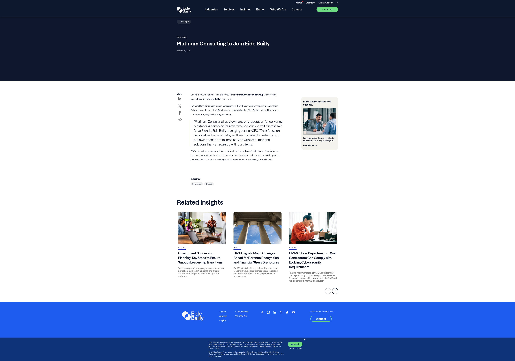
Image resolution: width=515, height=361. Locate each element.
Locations (310, 2)
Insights (222, 320)
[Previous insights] (328, 291)
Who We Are (241, 316)
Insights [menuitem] (245, 9)
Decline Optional (295, 348)
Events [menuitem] (260, 9)
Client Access (326, 2)
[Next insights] (335, 291)
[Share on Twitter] (179, 107)
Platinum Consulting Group (250, 94)
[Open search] (337, 2)
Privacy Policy (214, 348)
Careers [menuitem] (297, 9)
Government (196, 184)
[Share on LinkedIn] (179, 101)
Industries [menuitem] (211, 9)
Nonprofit (209, 184)
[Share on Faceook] (179, 114)
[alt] (184, 9)
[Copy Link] (179, 120)
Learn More (308, 145)
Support (223, 316)
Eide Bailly (218, 99)
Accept (295, 344)
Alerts (299, 2)
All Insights (185, 22)
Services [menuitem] (229, 9)
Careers (222, 311)
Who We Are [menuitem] (278, 9)
